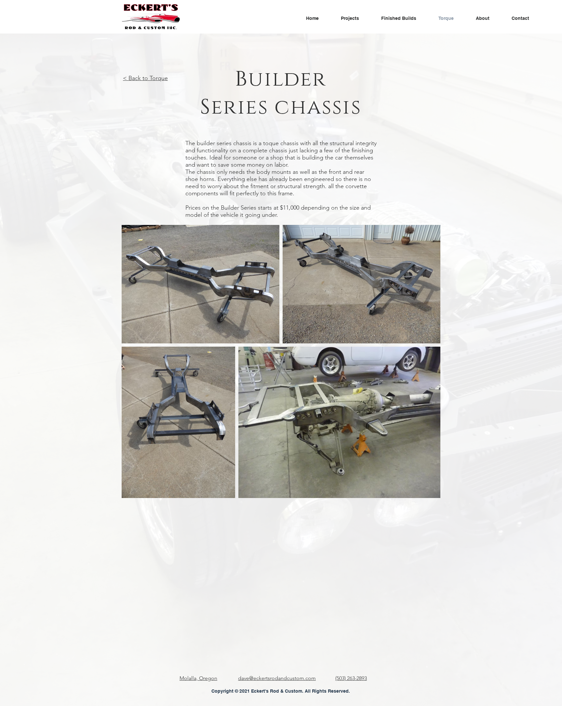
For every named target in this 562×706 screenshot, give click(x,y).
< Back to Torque (145, 78)
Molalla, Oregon (198, 678)
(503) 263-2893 (351, 678)
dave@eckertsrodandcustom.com (277, 678)
